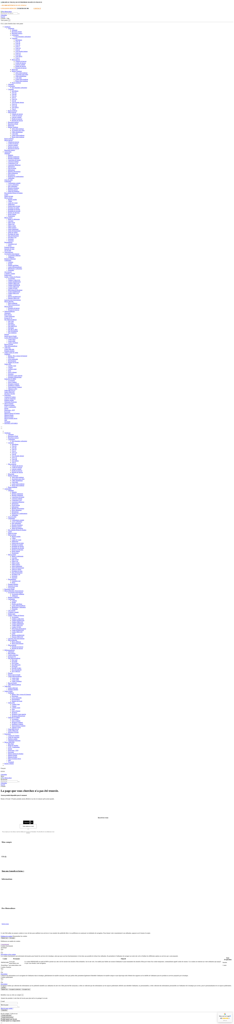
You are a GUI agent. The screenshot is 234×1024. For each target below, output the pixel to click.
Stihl (5, 420)
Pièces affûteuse (12, 303)
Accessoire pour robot (21, 74)
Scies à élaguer (12, 372)
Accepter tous (26, 989)
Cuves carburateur (13, 184)
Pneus (10, 245)
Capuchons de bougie (14, 160)
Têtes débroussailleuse (10, 346)
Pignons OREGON (13, 298)
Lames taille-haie (9, 349)
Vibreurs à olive (12, 389)
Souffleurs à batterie (14, 385)
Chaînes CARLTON (14, 280)
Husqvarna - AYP (9, 410)
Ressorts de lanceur (21, 68)
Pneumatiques (8, 242)
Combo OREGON (13, 287)
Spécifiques (18, 40)
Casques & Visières (10, 397)
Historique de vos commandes (14, 847)
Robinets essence (13, 189)
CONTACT (37, 8)
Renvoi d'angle (8, 344)
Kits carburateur (12, 186)
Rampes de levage (13, 362)
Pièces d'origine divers (10, 418)
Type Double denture (21, 51)
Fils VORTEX (12, 333)
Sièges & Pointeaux (13, 191)
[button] (8, 954)
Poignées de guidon (13, 208)
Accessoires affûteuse (14, 255)
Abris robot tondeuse (21, 73)
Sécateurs (11, 374)
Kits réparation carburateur (23, 36)
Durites (10, 263)
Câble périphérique (20, 76)
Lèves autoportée (13, 359)
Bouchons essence (17, 33)
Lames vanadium (13, 342)
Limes (10, 295)
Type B (17, 50)
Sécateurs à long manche (15, 375)
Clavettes (10, 221)
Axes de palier (8, 180)
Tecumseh (7, 421)
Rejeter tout (4, 938)
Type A (17, 46)
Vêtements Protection (10, 402)
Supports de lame (9, 249)
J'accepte (11, 938)
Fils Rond (11, 328)
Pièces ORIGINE (9, 742)
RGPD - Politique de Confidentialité (15, 896)
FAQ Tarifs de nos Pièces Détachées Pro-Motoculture (20, 862)
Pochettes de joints (13, 234)
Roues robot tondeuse (21, 81)
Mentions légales (10, 888)
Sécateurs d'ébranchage (14, 377)
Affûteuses (11, 257)
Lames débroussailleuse (15, 267)
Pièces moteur (8, 217)
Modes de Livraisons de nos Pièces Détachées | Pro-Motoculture (23, 883)
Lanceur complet (20, 64)
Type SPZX (18, 56)
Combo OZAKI (12, 288)
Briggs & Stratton (9, 405)
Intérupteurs (11, 170)
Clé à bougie (8, 272)
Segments (11, 239)
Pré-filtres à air (12, 237)
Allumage (14, 30)
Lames (6, 194)
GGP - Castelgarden (10, 407)
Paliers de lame (8, 196)
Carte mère (18, 78)
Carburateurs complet (14, 183)
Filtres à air (11, 224)
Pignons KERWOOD (14, 296)
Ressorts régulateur (13, 188)
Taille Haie (7, 686)
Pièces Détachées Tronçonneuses (13, 591)
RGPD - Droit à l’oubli (12, 893)
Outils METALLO (9, 390)
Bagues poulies (12, 199)
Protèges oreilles (9, 400)
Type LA (18, 53)
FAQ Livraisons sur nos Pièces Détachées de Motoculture (22, 863)
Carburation (15, 35)
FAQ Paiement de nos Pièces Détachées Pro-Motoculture (21, 867)
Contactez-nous (9, 849)
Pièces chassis (8, 198)
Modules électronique (14, 171)
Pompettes (11, 270)
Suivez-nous (5, 924)
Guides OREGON (13, 293)
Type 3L (17, 41)
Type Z (17, 58)
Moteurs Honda (8, 415)
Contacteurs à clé (13, 163)
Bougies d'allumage (13, 158)
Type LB (18, 54)
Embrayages (8, 275)
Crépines (10, 262)
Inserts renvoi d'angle (10, 336)
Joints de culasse (13, 232)
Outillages (7, 354)
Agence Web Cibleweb (125, 930)
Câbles (10, 201)
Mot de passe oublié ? (7, 1008)
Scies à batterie (12, 382)
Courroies (14, 38)
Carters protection (9, 316)
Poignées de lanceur (14, 308)
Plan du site (8, 899)
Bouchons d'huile (17, 31)
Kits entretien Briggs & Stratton (13, 193)
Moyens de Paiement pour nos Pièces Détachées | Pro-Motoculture (24, 884)
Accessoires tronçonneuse (11, 254)
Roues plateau (12, 214)
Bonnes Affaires (9, 763)
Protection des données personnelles (15, 889)
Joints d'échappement (14, 231)
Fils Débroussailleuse (10, 319)
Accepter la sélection (15, 989)
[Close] (1, 428)
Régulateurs (11, 175)
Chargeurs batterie (13, 161)
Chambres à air (12, 244)
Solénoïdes (11, 178)
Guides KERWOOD (14, 291)
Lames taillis (11, 341)
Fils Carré (11, 321)
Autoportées (7, 489)
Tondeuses (11, 28)
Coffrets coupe (12, 369)
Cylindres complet (9, 273)
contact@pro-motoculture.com (10, 917)
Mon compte (9, 846)
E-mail (3, 1001)
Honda (6, 408)
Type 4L (17, 43)
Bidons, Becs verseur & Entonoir (17, 356)
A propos (8, 901)
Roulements (11, 216)
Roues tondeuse (16, 82)
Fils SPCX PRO (13, 329)
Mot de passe (4, 1005)
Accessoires (11, 278)
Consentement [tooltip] (5, 944)
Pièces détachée (8, 301)
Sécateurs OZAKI (9, 393)
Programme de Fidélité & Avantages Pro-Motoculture (20, 860)
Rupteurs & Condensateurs (16, 176)
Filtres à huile (12, 226)
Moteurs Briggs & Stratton (12, 413)
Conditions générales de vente (14, 886)
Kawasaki (7, 412)
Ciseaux (10, 367)
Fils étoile (11, 323)
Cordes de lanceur (20, 63)
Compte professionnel (7, 1017)
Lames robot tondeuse (21, 79)
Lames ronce (11, 339)
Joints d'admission (13, 229)
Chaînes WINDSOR (14, 285)
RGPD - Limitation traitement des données (17, 891)
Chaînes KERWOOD (14, 282)
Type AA (18, 48)
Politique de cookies (6, 936)
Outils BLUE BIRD (10, 379)
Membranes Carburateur (15, 268)
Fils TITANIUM (13, 331)
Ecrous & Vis (8, 318)
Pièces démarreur (13, 173)
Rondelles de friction (14, 209)
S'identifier (4, 774)
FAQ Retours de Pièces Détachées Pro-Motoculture (20, 865)
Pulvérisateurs (12, 361)
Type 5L (17, 45)
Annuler (3, 987)
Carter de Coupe (13, 203)
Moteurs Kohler (9, 417)
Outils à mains (8, 691)
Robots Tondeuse (17, 71)
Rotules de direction (14, 212)
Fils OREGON (12, 326)
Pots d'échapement (13, 236)
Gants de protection (10, 398)
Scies (9, 370)
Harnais (6, 334)
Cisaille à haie (12, 366)
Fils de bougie (12, 168)
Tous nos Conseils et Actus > (13, 871)
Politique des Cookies (11, 897)
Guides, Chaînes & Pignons (12, 277)
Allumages (7, 313)
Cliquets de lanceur (20, 61)
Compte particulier (6, 1015)
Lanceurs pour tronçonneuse (12, 300)
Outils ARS (7, 364)
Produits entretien (9, 247)
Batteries (10, 155)
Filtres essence (12, 227)
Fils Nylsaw (11, 324)
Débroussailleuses (9, 650)
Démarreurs (11, 166)
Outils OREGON (9, 392)
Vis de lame (7, 250)
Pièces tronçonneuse (14, 305)
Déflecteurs (11, 204)
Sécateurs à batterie (13, 384)
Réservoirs (15, 69)
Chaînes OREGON (13, 283)
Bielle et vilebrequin (14, 219)
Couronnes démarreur (14, 165)
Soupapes (11, 240)
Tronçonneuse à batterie (15, 387)
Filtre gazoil (11, 222)
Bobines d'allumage (13, 157)
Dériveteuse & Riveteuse (15, 290)
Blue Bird (11, 744)
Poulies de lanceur (20, 66)
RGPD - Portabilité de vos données (15, 894)
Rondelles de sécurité (14, 211)
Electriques (11, 357)
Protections (7, 734)
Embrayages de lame (14, 206)
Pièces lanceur (16, 59)
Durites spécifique (13, 265)
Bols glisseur (8, 314)
